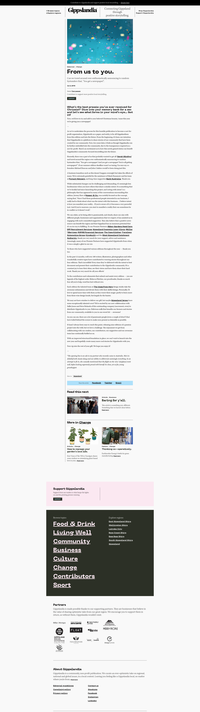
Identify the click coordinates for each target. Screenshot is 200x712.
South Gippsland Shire (121, 540)
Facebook (96, 383)
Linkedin (92, 701)
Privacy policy (60, 693)
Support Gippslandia (145, 13)
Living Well (72, 533)
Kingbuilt (91, 235)
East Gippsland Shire (120, 522)
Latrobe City (115, 529)
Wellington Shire (118, 525)
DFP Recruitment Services (79, 229)
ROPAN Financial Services (90, 232)
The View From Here (103, 287)
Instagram (93, 697)
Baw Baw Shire (116, 537)
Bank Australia (113, 179)
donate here (125, 2)
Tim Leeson (75, 91)
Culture (65, 559)
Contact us (93, 686)
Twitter (108, 383)
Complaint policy (62, 690)
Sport (62, 585)
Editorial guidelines (63, 686)
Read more (105, 410)
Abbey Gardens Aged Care (120, 227)
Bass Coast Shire (117, 533)
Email (118, 383)
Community (71, 542)
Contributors (74, 576)
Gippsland (77, 376)
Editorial (71, 67)
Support (71, 98)
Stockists (92, 690)
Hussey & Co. (92, 195)
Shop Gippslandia (146, 11)
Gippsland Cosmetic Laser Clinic (109, 229)
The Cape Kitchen (112, 232)
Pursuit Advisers (77, 179)
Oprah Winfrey (124, 157)
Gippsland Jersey (119, 300)
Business (67, 550)
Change (79, 67)
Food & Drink (74, 524)
